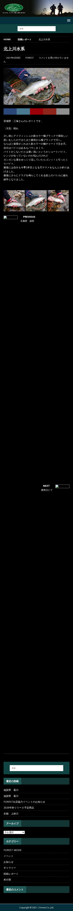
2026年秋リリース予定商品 (19, 807)
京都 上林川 (11, 813)
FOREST (30, 57)
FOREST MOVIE (12, 850)
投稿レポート (11, 873)
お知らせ (8, 862)
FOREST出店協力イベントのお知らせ (24, 801)
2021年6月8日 (13, 57)
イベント (8, 856)
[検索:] (37, 28)
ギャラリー (10, 867)
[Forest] (36, 14)
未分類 (7, 879)
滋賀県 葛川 (11, 790)
